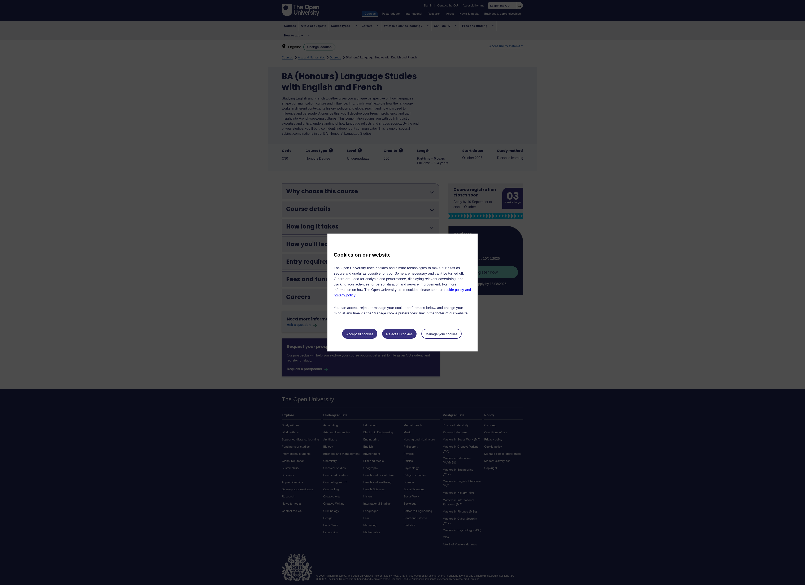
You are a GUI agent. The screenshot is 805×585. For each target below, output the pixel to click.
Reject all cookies (399, 334)
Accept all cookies (359, 334)
